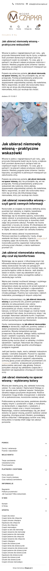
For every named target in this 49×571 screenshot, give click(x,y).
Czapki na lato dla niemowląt (12, 530)
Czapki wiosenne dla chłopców (13, 539)
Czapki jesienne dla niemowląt (13, 534)
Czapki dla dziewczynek (11, 543)
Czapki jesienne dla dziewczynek (14, 550)
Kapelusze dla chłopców (11, 523)
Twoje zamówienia (8, 460)
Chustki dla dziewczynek (11, 560)
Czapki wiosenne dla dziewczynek (15, 548)
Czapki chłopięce (8, 541)
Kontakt (5, 504)
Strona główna (6, 35)
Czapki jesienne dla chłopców (13, 536)
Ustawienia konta (8, 463)
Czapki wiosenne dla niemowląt (13, 532)
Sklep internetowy (22, 568)
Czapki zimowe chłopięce (11, 520)
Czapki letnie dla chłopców (12, 518)
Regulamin (6, 489)
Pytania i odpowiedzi (9, 451)
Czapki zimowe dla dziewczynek (14, 553)
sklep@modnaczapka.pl (38, 4)
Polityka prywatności (9, 492)
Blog (15, 35)
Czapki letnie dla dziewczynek (13, 546)
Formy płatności (8, 475)
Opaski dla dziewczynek (11, 557)
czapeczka (41, 238)
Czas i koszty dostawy (10, 477)
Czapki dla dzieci (8, 516)
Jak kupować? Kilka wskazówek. (14, 494)
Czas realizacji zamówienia (12, 479)
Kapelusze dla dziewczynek (12, 555)
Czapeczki (6, 363)
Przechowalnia (7, 465)
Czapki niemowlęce (9, 527)
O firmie (5, 506)
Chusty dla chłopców (9, 525)
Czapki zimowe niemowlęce (12, 562)
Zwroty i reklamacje (9, 448)
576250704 (19, 4)
